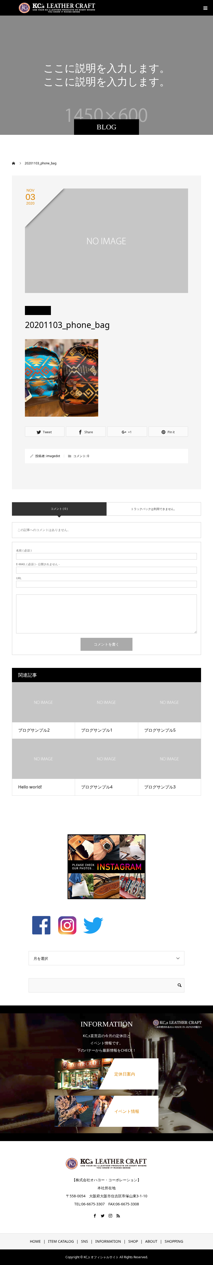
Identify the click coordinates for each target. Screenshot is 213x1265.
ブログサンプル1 (96, 730)
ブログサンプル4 (96, 787)
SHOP (133, 1241)
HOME (35, 1241)
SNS (84, 1241)
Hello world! (30, 787)
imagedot (53, 456)
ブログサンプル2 (34, 730)
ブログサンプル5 (160, 730)
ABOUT (151, 1241)
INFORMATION (108, 1241)
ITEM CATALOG (61, 1241)
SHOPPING (174, 1241)
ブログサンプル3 (160, 787)
